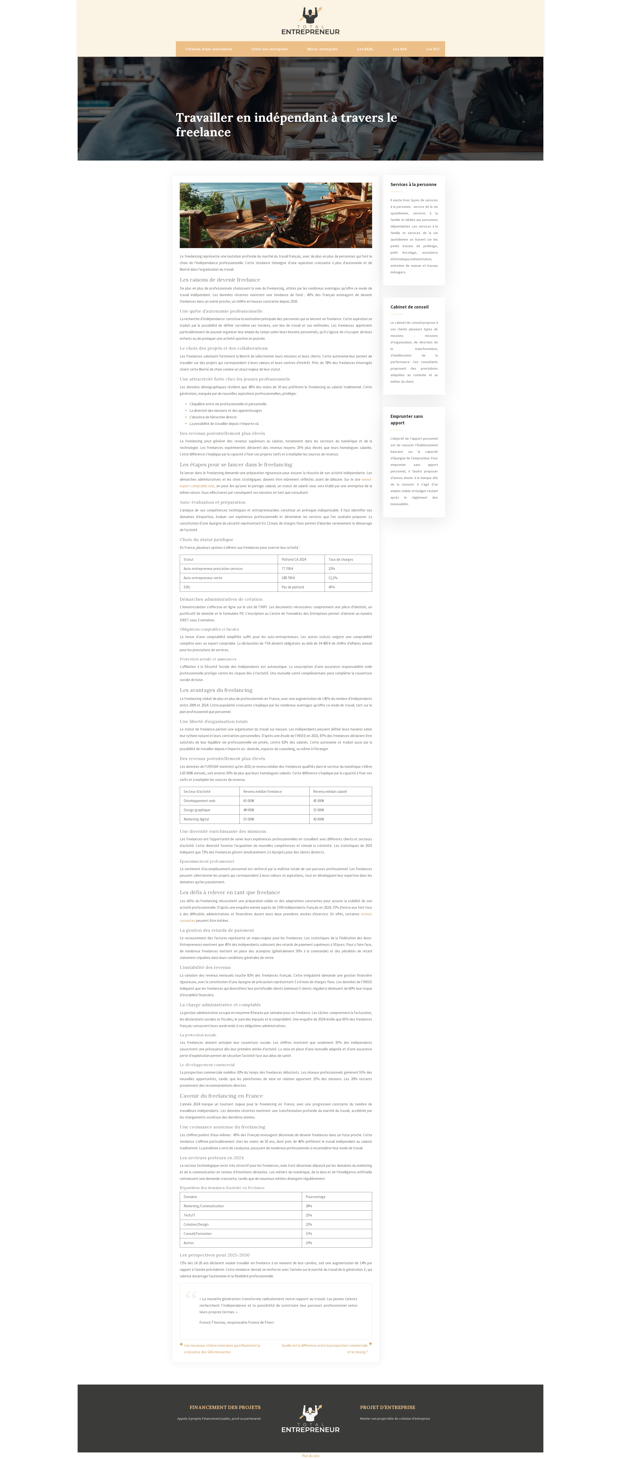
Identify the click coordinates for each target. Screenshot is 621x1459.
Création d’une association (209, 49)
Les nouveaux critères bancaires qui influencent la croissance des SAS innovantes (222, 1348)
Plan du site (310, 1455)
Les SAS (400, 49)
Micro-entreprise (322, 49)
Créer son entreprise (270, 49)
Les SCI (432, 49)
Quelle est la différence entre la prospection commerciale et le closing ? (325, 1348)
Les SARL (365, 49)
